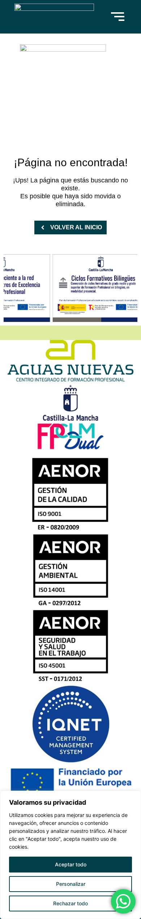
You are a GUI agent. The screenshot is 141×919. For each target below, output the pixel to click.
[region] (70, 855)
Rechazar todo (70, 903)
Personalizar (70, 884)
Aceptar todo (70, 864)
